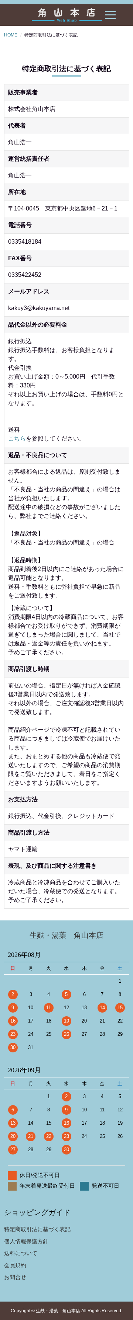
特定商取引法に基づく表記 (37, 1229)
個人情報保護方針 (26, 1241)
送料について (20, 1253)
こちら (17, 438)
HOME (10, 35)
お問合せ (15, 1277)
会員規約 (15, 1265)
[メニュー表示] (110, 15)
